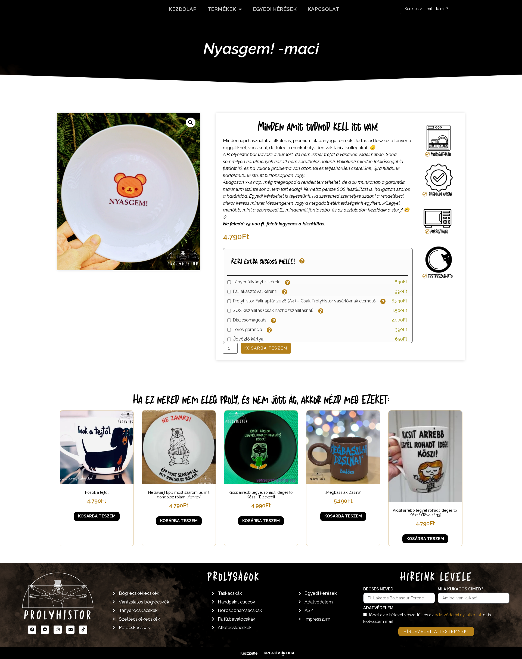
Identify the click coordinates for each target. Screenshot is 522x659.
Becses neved (378, 589)
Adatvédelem (378, 608)
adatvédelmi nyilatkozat (458, 614)
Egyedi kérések (275, 9)
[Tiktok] (83, 630)
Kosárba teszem (265, 348)
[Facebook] (32, 630)
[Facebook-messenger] (45, 630)
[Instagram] (58, 630)
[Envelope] (70, 630)
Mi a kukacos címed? (460, 589)
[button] (190, 122)
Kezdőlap (183, 9)
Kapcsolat (323, 9)
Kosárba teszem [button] (97, 516)
